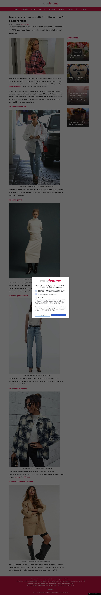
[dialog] (50, 297)
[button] (50, 298)
